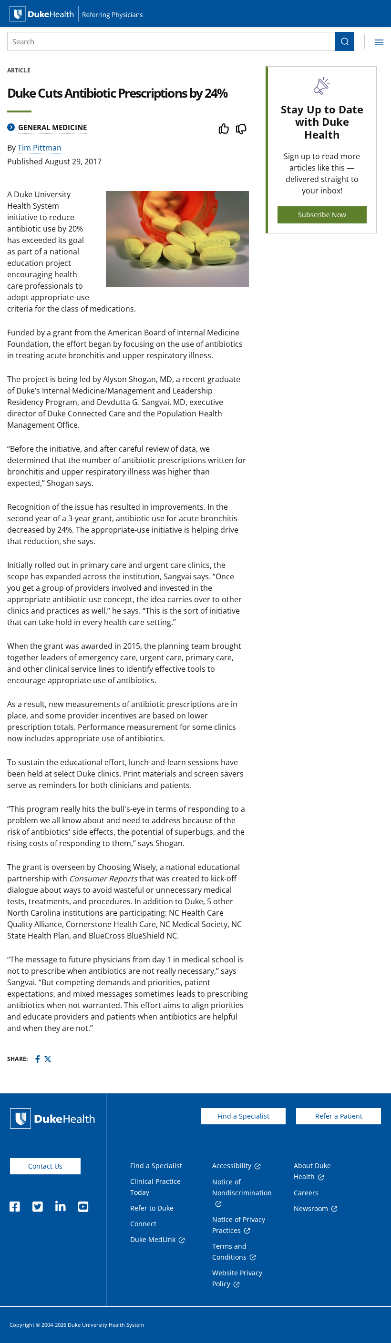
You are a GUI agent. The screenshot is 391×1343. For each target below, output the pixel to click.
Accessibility (231, 1165)
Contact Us (45, 1166)
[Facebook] (37, 1059)
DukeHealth (52, 1118)
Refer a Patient (338, 1116)
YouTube (83, 1204)
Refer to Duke (152, 1207)
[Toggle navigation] (374, 41)
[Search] (344, 41)
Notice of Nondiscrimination (242, 1187)
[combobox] (171, 41)
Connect (143, 1223)
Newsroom (311, 1208)
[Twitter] (47, 1059)
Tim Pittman (40, 147)
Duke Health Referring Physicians (195, 13)
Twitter (37, 1204)
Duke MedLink (152, 1239)
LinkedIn (60, 1204)
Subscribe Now (322, 214)
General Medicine (52, 127)
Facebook (14, 1204)
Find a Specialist (243, 1116)
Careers (306, 1192)
